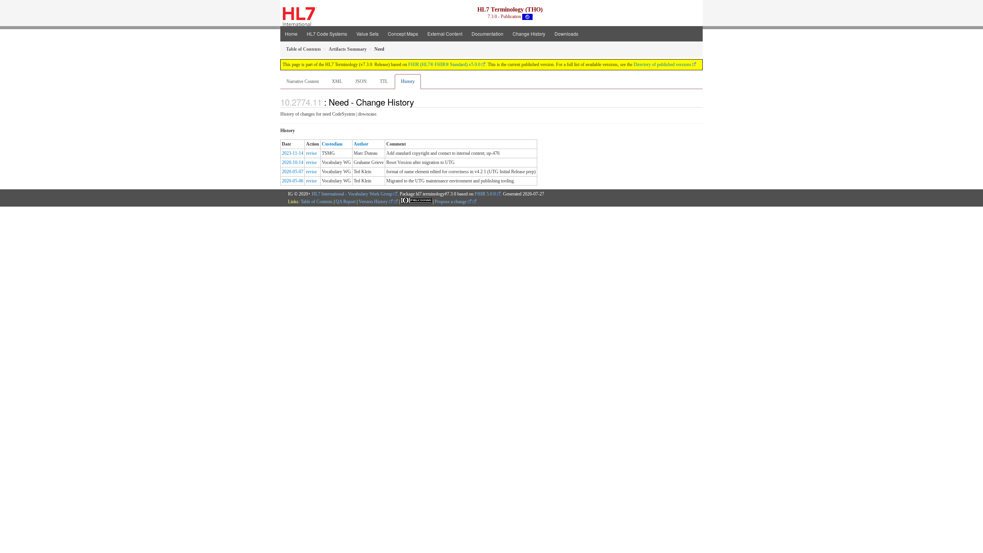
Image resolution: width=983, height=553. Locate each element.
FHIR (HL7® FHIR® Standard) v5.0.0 (444, 64)
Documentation (487, 33)
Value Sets (367, 33)
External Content (444, 33)
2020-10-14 (292, 162)
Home (291, 33)
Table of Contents (317, 201)
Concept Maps (403, 33)
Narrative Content (302, 81)
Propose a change (451, 201)
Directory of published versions (662, 64)
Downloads (566, 33)
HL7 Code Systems (327, 33)
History (408, 81)
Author (361, 144)
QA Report (346, 201)
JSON (361, 81)
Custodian (332, 144)
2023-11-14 (292, 153)
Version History (374, 201)
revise (311, 153)
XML (337, 81)
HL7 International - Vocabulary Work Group (352, 194)
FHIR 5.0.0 (485, 194)
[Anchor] (418, 102)
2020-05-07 (292, 171)
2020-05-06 (292, 181)
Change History (529, 33)
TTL (384, 81)
